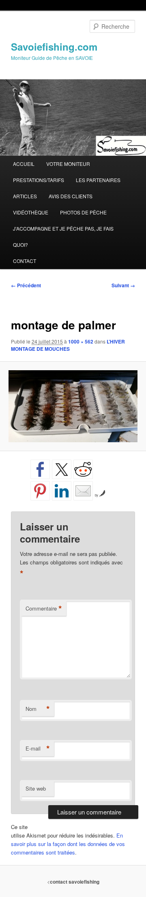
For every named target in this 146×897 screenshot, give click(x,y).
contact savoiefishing (74, 881)
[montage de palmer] (73, 406)
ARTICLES (25, 196)
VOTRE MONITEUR (68, 163)
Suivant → (123, 285)
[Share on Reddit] (83, 469)
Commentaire (44, 608)
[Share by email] (83, 490)
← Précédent (26, 285)
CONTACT (24, 260)
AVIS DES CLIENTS (70, 196)
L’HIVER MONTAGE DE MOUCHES (68, 345)
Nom (38, 708)
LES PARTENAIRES (98, 179)
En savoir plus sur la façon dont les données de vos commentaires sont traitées (68, 843)
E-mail (38, 748)
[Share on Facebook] (40, 469)
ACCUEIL (23, 163)
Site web (36, 788)
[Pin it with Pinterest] (40, 490)
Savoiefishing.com (54, 46)
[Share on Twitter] (61, 469)
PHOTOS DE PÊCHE (83, 212)
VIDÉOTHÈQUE (30, 212)
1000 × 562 (80, 341)
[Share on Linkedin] (61, 490)
